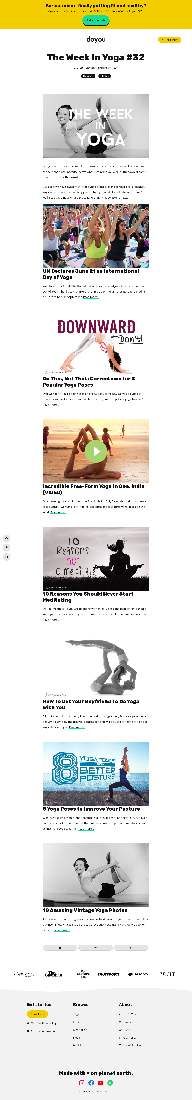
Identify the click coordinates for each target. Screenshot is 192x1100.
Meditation (80, 1030)
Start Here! (170, 40)
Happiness (88, 76)
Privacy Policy (127, 1037)
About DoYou (127, 1014)
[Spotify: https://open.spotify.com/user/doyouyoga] (110, 1082)
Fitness (77, 1022)
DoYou (80, 67)
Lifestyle (105, 76)
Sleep (76, 1037)
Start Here (37, 1014)
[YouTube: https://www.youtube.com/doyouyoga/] (100, 1082)
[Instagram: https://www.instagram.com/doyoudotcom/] (81, 1082)
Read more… (91, 297)
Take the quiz (96, 20)
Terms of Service (130, 1045)
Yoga (76, 1014)
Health (77, 1045)
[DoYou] (96, 40)
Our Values (126, 1022)
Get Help (124, 1030)
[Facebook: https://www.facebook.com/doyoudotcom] (91, 1082)
